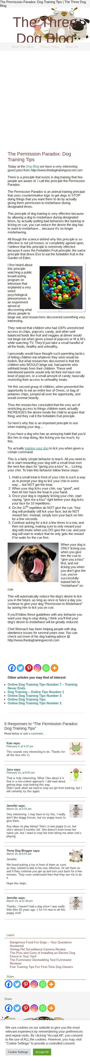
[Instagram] (37, 668)
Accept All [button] (42, 1052)
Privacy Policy (49, 46)
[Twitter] (20, 668)
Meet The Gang (23, 46)
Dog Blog (33, 166)
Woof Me (72, 46)
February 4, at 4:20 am (20, 746)
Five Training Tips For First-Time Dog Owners (41, 967)
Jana (10, 769)
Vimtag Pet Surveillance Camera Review (38, 949)
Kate (9, 743)
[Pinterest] (29, 668)
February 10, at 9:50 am (21, 772)
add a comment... (34, 733)
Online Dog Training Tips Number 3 (34, 695)
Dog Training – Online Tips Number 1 (36, 692)
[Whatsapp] (46, 668)
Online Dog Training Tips (27, 699)
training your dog (36, 448)
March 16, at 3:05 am (19, 808)
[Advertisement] (45, 102)
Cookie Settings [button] (18, 1052)
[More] (54, 668)
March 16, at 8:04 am (19, 853)
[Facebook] (12, 668)
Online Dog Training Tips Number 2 (34, 703)
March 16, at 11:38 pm (20, 901)
